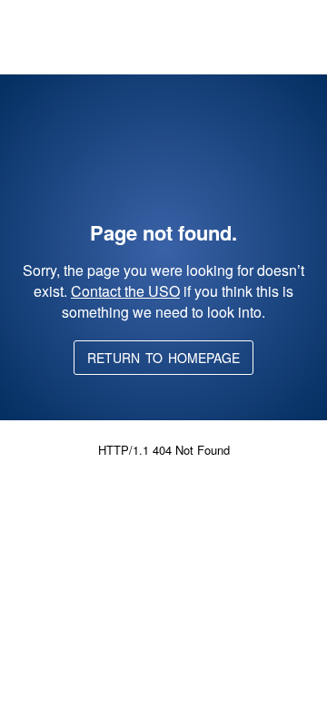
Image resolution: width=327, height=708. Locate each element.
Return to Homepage (163, 358)
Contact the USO (125, 290)
